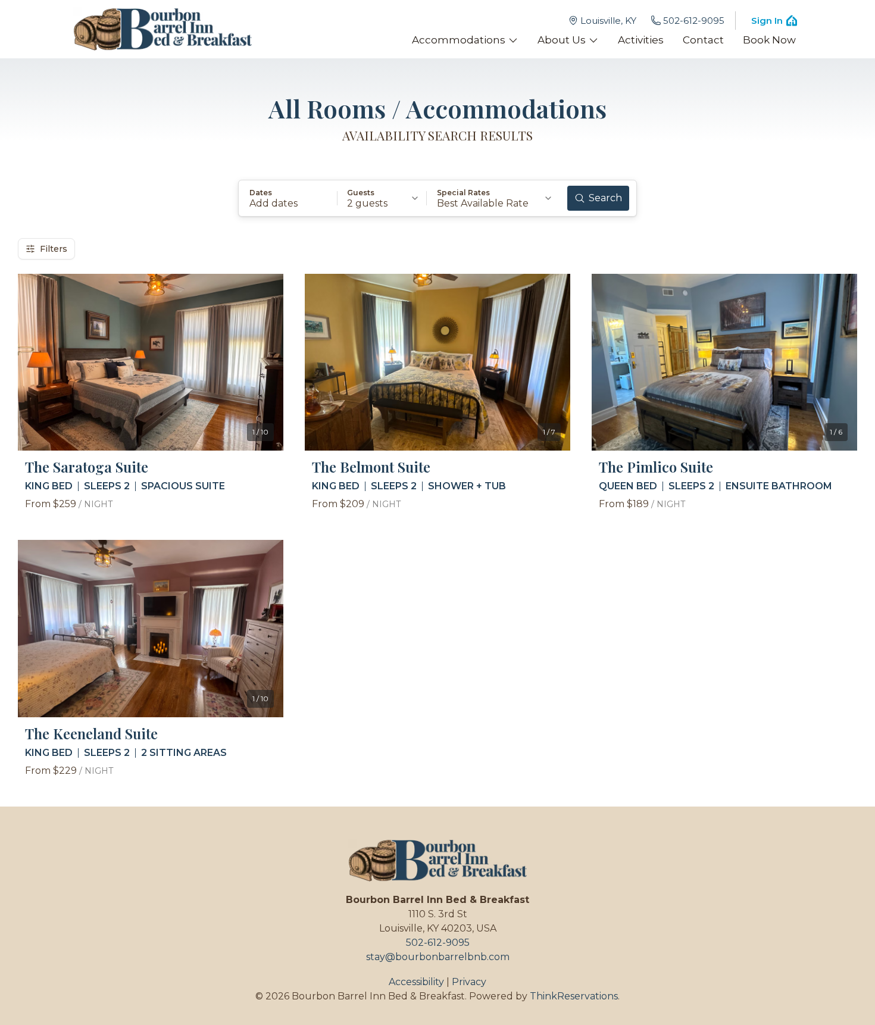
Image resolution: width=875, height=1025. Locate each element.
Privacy (469, 982)
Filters (53, 248)
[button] (288, 198)
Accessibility (416, 982)
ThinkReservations (574, 996)
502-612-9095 (693, 20)
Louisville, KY (608, 20)
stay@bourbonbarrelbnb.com (438, 956)
